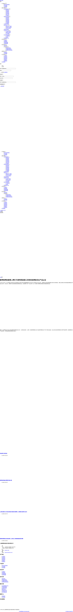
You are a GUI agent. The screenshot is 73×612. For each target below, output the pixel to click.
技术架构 (5, 153)
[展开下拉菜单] (9, 164)
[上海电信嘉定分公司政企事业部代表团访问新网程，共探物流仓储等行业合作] (19, 509)
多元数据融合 (6, 156)
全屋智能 (7, 170)
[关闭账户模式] (0, 63)
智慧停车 (7, 166)
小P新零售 (8, 183)
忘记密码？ (6, 72)
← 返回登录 (2, 86)
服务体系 (5, 192)
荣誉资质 (5, 205)
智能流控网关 (8, 194)
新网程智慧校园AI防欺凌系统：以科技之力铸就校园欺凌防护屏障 (11, 538)
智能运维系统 (6, 176)
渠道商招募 (6, 189)
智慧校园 (7, 161)
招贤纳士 (5, 206)
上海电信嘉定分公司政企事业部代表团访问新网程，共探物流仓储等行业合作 (13, 511)
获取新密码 (2, 84)
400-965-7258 (7, 550)
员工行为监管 (8, 175)
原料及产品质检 (9, 174)
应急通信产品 (6, 185)
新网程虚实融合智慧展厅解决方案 (6, 480)
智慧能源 (7, 167)
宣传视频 (3, 597)
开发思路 (5, 154)
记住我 (2, 72)
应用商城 (3, 208)
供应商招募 (6, 190)
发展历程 (5, 204)
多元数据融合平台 (5, 585)
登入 (3, 65)
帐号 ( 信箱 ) (2, 76)
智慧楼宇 (7, 163)
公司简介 (5, 202)
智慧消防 (7, 168)
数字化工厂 (6, 172)
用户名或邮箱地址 (3, 68)
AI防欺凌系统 (6, 171)
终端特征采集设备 (9, 196)
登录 (1, 74)
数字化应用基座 (7, 152)
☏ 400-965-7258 (2, 210)
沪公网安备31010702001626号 (24, 611)
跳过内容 (1, 0)
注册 (3, 66)
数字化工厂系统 (9, 173)
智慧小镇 (7, 162)
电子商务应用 (6, 182)
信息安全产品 (6, 177)
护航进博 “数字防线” (3, 453)
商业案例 (5, 188)
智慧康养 (7, 169)
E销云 (7, 184)
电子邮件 (1, 78)
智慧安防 (7, 165)
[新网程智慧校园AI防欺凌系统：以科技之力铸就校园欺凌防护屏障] (19, 536)
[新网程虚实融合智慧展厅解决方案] (19, 478)
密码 (1, 70)
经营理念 (5, 203)
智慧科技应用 (6, 164)
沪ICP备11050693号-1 (69, 611)
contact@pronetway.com (8, 552)
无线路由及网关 (9, 195)
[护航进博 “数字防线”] (19, 451)
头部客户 (5, 187)
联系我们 (5, 207)
